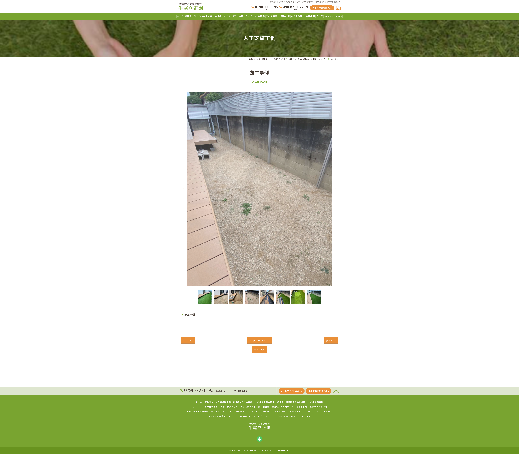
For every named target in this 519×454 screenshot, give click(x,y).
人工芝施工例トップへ (259, 340)
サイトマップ (304, 416)
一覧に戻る (259, 349)
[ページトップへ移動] (336, 391)
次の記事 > (331, 340)
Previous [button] (184, 189)
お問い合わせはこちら (322, 7)
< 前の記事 (188, 340)
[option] (259, 189)
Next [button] (335, 189)
